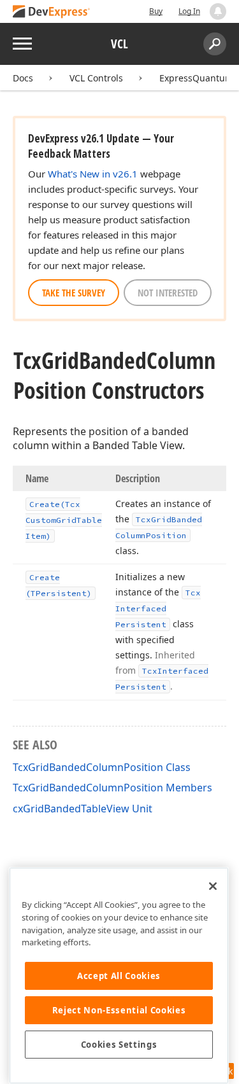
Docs (23, 78)
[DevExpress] (52, 12)
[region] (119, 975)
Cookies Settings (119, 1044)
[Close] (213, 886)
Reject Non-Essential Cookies (118, 1010)
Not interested (168, 292)
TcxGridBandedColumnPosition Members (112, 788)
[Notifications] (218, 11)
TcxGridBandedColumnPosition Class (102, 767)
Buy (156, 11)
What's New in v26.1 (93, 173)
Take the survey (73, 292)
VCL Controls (96, 78)
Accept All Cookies (119, 976)
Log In (189, 11)
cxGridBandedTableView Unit (82, 809)
